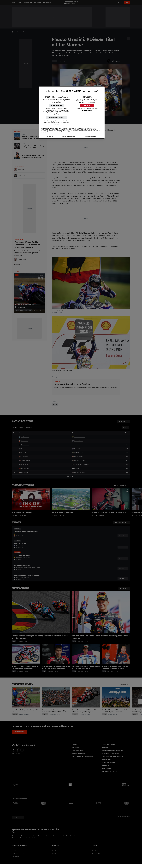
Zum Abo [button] (87, 105)
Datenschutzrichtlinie (68, 136)
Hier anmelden (86, 110)
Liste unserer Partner (88, 131)
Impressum (49, 136)
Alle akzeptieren (56, 105)
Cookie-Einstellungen (91, 136)
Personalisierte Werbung (56, 117)
